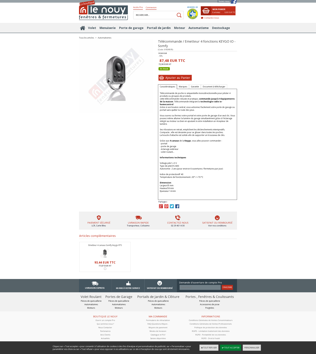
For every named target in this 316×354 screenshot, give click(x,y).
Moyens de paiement (158, 327)
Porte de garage (131, 28)
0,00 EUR (230, 12)
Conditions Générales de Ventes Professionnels (211, 324)
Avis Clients (105, 334)
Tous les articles (86, 37)
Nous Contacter (105, 327)
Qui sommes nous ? (105, 324)
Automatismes (104, 37)
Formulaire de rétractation (158, 320)
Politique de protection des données (210, 327)
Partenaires (105, 331)
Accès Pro (138, 7)
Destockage (221, 28)
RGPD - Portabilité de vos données (210, 334)
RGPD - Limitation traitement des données (210, 331)
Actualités (105, 338)
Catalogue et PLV (158, 334)
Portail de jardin (159, 28)
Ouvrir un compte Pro (105, 320)
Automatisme (198, 28)
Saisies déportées (158, 338)
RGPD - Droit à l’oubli (210, 338)
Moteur (179, 28)
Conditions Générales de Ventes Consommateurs (210, 320)
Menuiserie (107, 28)
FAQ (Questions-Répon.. (157, 324)
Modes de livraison (158, 331)
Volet (92, 28)
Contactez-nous (211, 17)
